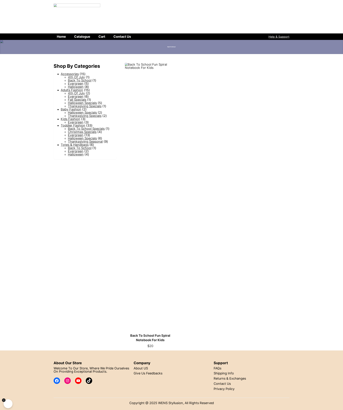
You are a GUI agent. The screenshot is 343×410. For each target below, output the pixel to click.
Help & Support (279, 36)
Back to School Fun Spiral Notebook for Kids (150, 338)
